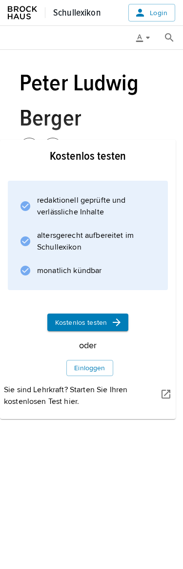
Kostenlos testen (81, 322)
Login (158, 13)
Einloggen (89, 368)
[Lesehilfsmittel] (146, 37)
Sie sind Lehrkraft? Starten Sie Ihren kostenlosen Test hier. (65, 395)
